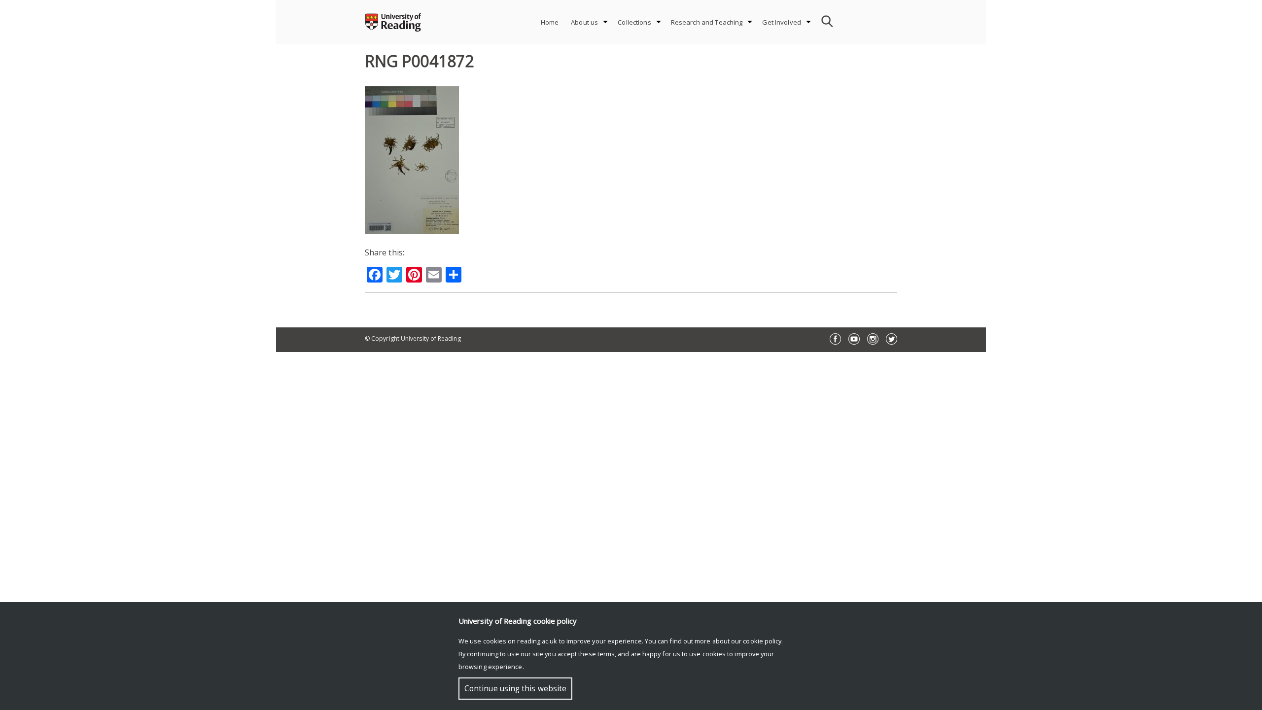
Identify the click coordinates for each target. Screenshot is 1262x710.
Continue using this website (515, 688)
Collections (634, 22)
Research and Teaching (707, 22)
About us (584, 22)
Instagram (872, 339)
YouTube (854, 339)
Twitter (891, 339)
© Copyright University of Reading (413, 338)
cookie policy (762, 641)
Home (550, 22)
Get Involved (781, 22)
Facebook (835, 339)
